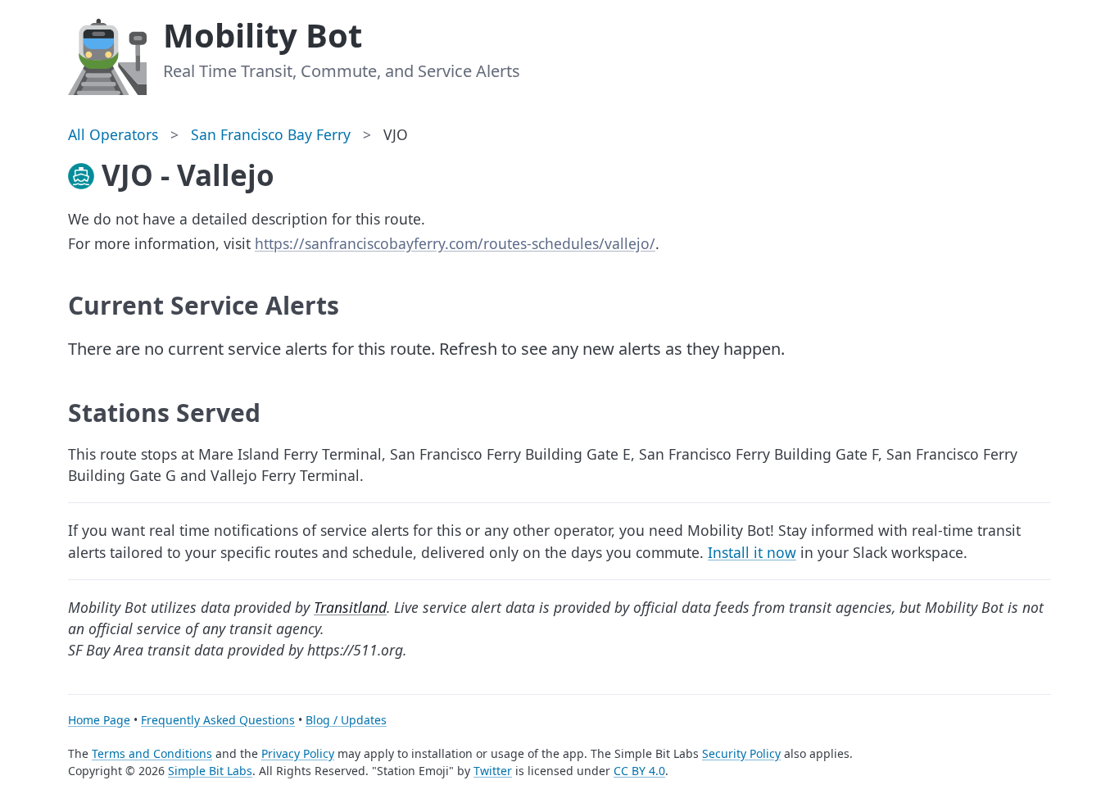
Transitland (350, 607)
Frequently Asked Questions (218, 720)
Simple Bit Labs (210, 770)
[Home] (107, 54)
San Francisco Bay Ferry (271, 134)
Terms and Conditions (152, 753)
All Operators (113, 134)
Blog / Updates (346, 720)
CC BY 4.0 (639, 770)
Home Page (99, 720)
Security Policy (741, 753)
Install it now (752, 552)
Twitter (492, 770)
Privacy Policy (297, 753)
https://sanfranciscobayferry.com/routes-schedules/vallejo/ (455, 243)
